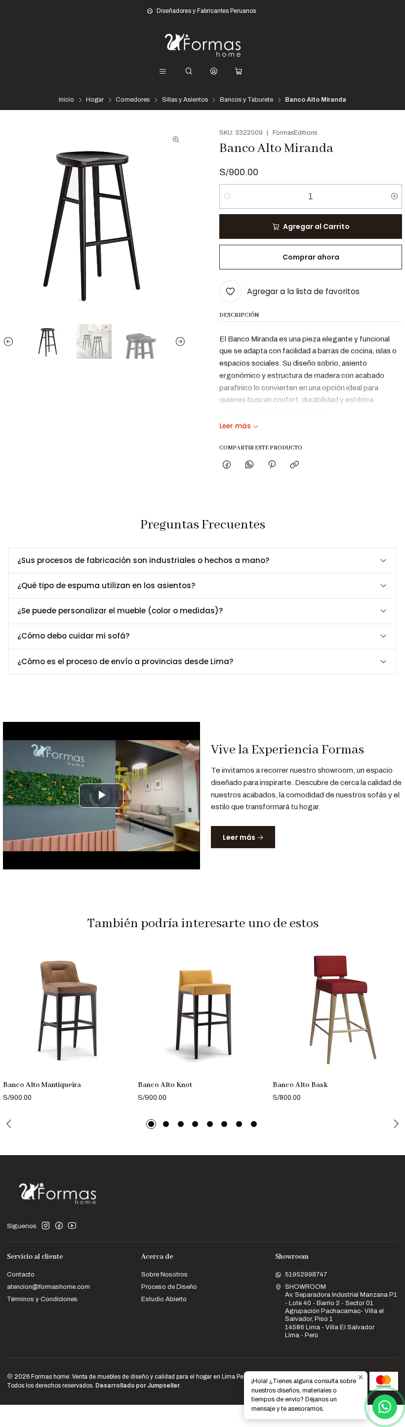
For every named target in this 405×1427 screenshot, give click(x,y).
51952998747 (306, 1274)
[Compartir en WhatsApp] (249, 465)
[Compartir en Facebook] (227, 465)
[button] (151, 1124)
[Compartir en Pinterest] (272, 465)
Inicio (66, 100)
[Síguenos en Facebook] (59, 1226)
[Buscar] (189, 71)
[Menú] (163, 71)
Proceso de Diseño (169, 1286)
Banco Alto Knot (165, 1085)
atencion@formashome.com (48, 1286)
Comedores (133, 100)
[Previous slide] (10, 341)
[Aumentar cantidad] (394, 196)
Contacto (21, 1274)
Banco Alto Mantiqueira (42, 1085)
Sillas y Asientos (185, 100)
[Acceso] (213, 71)
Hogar (95, 100)
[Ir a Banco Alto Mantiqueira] (67, 1010)
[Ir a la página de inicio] (203, 45)
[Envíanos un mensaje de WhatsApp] (384, 1406)
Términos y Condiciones (42, 1299)
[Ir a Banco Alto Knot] (202, 1010)
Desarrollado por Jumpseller (137, 1385)
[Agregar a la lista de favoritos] (121, 999)
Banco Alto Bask (300, 1085)
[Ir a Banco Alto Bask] (337, 1010)
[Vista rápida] (121, 1022)
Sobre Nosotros (164, 1274)
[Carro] (238, 71)
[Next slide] (178, 341)
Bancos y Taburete (246, 100)
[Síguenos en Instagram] (45, 1226)
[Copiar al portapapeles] (294, 465)
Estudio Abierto (164, 1299)
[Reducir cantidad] (227, 196)
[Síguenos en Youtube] (72, 1226)
